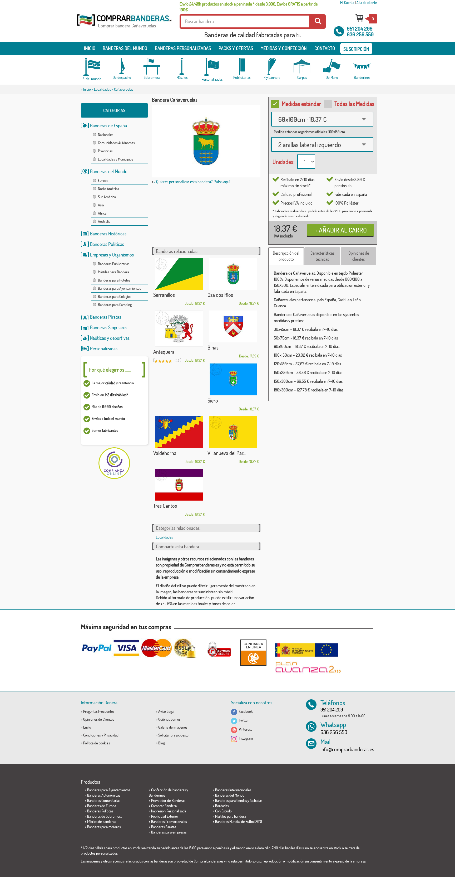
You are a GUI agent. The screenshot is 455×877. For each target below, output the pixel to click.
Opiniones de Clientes (98, 719)
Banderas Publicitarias (113, 263)
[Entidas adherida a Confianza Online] (253, 652)
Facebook (245, 711)
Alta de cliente (367, 2)
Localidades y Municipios (115, 159)
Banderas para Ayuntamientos (119, 288)
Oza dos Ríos (220, 294)
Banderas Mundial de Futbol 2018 (238, 821)
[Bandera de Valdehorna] (179, 432)
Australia (104, 221)
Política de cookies (96, 743)
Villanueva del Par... (226, 452)
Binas (213, 347)
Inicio (89, 48)
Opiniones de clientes (358, 256)
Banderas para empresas (168, 832)
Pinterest (244, 729)
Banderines (157, 795)
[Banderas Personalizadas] (212, 67)
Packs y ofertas (236, 48)
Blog (161, 743)
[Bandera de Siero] (233, 379)
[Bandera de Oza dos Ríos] (233, 274)
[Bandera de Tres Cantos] (179, 485)
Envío (87, 727)
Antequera (164, 351)
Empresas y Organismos (112, 255)
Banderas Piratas (105, 317)
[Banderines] (362, 66)
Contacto (324, 48)
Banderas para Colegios (114, 296)
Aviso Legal (166, 711)
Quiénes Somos (169, 719)
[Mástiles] (182, 66)
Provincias (105, 151)
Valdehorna (164, 452)
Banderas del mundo (125, 48)
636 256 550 (360, 34)
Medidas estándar (301, 103)
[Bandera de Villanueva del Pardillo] (233, 432)
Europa (103, 180)
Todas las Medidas (354, 103)
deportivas (120, 338)
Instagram (245, 738)
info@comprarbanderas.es (347, 749)
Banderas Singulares (108, 327)
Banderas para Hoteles (114, 280)
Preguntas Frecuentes (98, 711)
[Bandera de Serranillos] (179, 274)
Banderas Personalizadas (183, 48)
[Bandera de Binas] (233, 326)
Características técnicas (322, 256)
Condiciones (92, 735)
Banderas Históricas (108, 233)
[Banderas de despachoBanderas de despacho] (122, 66)
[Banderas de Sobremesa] (152, 66)
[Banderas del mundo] (92, 67)
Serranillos (164, 294)
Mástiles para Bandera (113, 272)
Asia (101, 205)
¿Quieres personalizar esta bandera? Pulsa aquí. (192, 181)
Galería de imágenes (172, 727)
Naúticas (98, 338)
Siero (212, 400)
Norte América (108, 188)
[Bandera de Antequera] (179, 329)
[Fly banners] (272, 66)
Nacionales (105, 134)
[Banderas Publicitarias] (242, 66)
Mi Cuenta (347, 2)
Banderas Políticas (107, 244)
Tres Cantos (165, 505)
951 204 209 (360, 28)
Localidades (102, 89)
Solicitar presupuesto (173, 735)
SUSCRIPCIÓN (356, 49)
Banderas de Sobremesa (104, 816)
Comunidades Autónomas (116, 142)
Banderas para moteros (104, 827)
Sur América (107, 197)
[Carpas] (302, 66)
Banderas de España (108, 125)
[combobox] (322, 119)
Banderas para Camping (115, 304)
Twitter (243, 720)
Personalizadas (103, 348)
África (102, 213)
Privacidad (111, 735)
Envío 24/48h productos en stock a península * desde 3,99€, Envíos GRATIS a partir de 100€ (249, 6)
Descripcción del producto (286, 256)
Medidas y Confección (283, 48)
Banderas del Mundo (108, 171)
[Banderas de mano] (332, 66)
